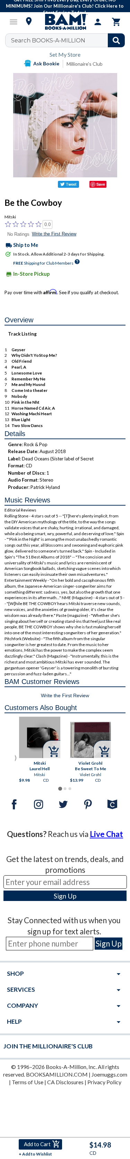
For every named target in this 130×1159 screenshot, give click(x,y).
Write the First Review (54, 233)
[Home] (65, 22)
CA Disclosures (65, 1082)
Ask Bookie (46, 63)
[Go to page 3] (69, 788)
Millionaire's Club (85, 64)
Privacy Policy (104, 1082)
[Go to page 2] (64, 788)
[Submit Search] (116, 40)
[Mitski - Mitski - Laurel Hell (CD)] (39, 737)
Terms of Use (27, 1082)
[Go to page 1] (60, 789)
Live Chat (106, 834)
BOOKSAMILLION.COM (57, 1074)
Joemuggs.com (109, 1074)
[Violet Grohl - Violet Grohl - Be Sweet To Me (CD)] (90, 740)
